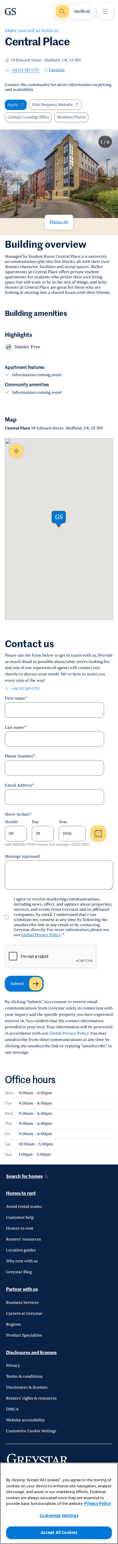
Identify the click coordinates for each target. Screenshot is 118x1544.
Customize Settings (59, 1515)
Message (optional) (22, 856)
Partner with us (22, 1289)
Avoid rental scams (24, 1206)
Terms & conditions (24, 1376)
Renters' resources (23, 1239)
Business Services (22, 1302)
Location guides (21, 1250)
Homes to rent (21, 1193)
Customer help (20, 1217)
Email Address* (19, 785)
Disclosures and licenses (31, 1352)
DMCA (12, 1409)
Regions (13, 1324)
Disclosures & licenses (27, 1387)
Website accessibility (25, 1420)
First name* (16, 698)
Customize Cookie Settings (31, 1431)
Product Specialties (24, 1335)
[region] (59, 1503)
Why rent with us (22, 1261)
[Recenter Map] (16, 451)
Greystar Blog (19, 1272)
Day (35, 822)
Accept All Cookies (59, 1532)
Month (11, 822)
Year (63, 822)
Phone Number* (20, 756)
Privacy (13, 1365)
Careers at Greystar (24, 1313)
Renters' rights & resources (31, 1398)
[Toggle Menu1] (105, 11)
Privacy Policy (97, 1503)
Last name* (15, 727)
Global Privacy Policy (41, 935)
